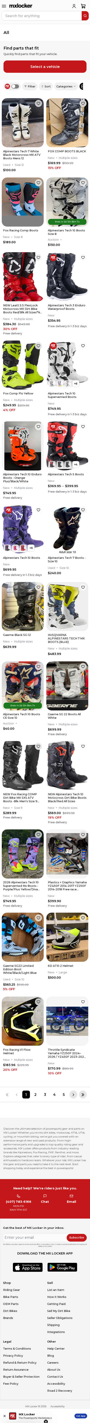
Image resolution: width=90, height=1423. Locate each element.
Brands (8, 1318)
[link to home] (21, 6)
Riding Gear (11, 1290)
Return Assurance (16, 1369)
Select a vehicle (45, 66)
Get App (80, 1416)
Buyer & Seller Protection (21, 1376)
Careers (53, 1362)
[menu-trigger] (4, 6)
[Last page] (83, 1094)
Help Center (56, 1348)
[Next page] (73, 1094)
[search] (85, 15)
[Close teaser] (46, 1411)
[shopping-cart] (83, 6)
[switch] (15, 86)
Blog (50, 1355)
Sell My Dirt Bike (58, 1311)
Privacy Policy (13, 1355)
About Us (53, 1369)
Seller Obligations (60, 1318)
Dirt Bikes (10, 1311)
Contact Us (55, 1376)
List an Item (55, 1290)
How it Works (56, 1297)
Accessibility (56, 1383)
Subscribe (76, 1237)
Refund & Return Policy (19, 1362)
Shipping (53, 1325)
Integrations (56, 1332)
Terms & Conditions (17, 1348)
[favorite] (38, 103)
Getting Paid (56, 1304)
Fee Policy (10, 1383)
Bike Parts (10, 1297)
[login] (74, 6)
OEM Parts (11, 1304)
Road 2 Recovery (59, 1390)
